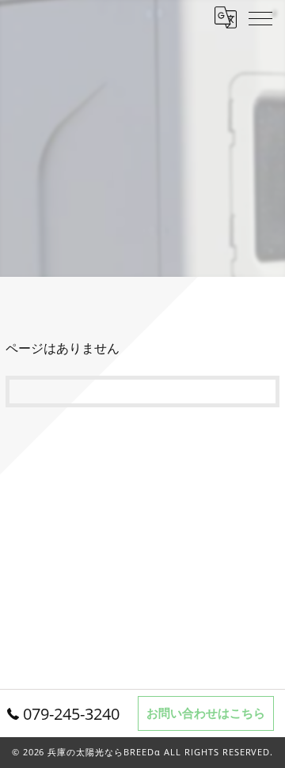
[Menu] (260, 17)
